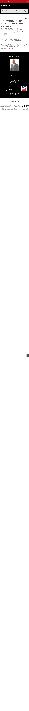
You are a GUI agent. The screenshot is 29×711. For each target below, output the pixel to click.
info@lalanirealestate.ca (14, 84)
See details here (15, 36)
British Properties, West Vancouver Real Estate (14, 29)
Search (25, 10)
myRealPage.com (14, 101)
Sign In (2, 1)
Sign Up (7, 1)
